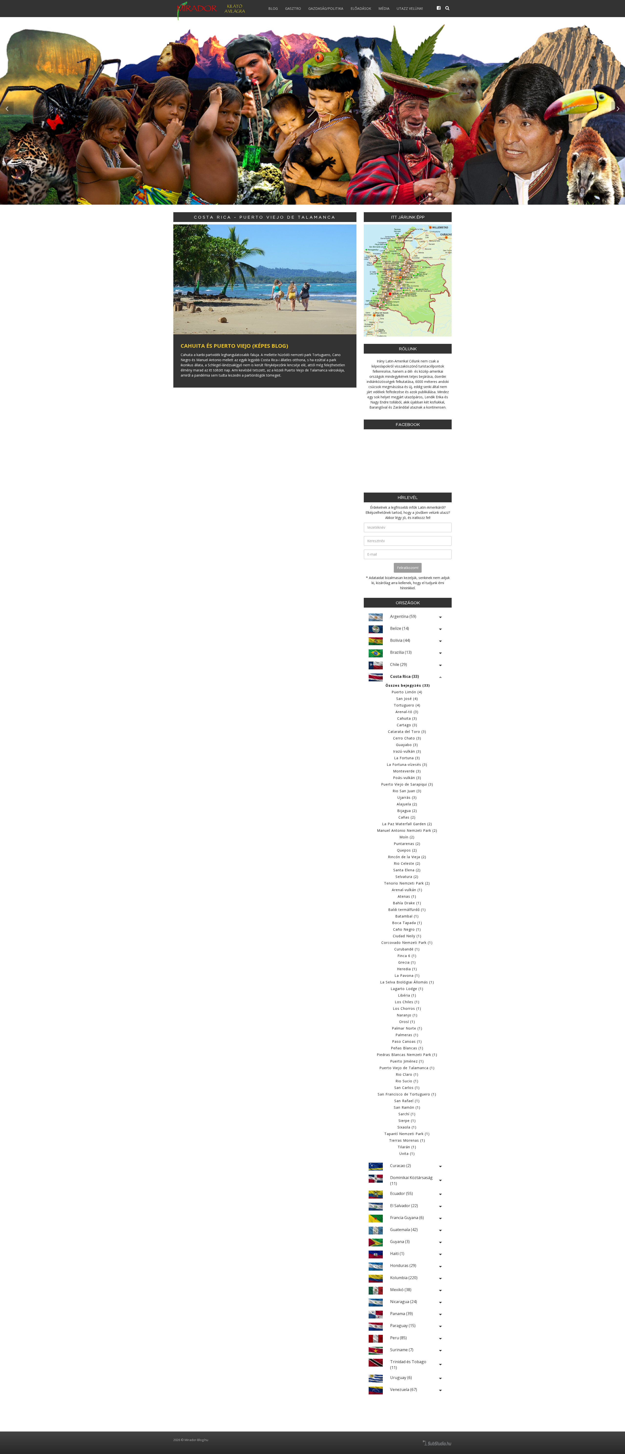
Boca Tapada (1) (407, 922)
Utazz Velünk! (410, 8)
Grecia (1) (407, 962)
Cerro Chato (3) (407, 738)
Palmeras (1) (407, 1035)
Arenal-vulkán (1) (407, 889)
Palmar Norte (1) (407, 1028)
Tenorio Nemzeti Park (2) (407, 883)
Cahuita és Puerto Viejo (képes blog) (234, 345)
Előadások (361, 8)
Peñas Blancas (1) (407, 1048)
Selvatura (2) (407, 876)
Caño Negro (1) (407, 929)
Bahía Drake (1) (407, 903)
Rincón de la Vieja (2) (407, 856)
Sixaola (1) (407, 1127)
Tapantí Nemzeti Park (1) (407, 1133)
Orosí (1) (407, 1021)
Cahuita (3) (407, 718)
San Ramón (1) (407, 1107)
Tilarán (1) (407, 1147)
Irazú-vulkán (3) (407, 751)
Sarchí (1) (407, 1114)
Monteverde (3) (407, 771)
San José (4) (407, 698)
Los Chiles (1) (407, 1002)
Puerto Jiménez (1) (407, 1061)
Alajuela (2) (407, 804)
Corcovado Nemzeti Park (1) (407, 942)
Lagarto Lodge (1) (407, 988)
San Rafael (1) (407, 1100)
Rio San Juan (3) (407, 791)
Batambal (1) (407, 916)
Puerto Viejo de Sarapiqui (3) (407, 784)
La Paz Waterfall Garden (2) (407, 824)
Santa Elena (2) (407, 870)
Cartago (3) (407, 725)
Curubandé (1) (407, 949)
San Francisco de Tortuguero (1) (407, 1094)
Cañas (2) (407, 817)
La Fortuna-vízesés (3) (407, 764)
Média (383, 8)
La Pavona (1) (407, 975)
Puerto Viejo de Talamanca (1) (407, 1067)
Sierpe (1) (407, 1120)
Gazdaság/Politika (325, 8)
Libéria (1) (407, 995)
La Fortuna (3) (407, 758)
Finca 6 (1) (407, 955)
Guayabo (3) (407, 744)
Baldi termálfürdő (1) (407, 909)
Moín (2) (407, 837)
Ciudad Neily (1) (407, 936)
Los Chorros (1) (407, 1008)
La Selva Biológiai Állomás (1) (407, 982)
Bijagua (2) (407, 810)
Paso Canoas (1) (407, 1041)
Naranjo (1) (407, 1015)
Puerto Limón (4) (407, 692)
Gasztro (293, 8)
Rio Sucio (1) (407, 1081)
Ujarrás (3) (407, 797)
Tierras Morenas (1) (407, 1140)
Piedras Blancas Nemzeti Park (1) (407, 1054)
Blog (273, 8)
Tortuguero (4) (407, 705)
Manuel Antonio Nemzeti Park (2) (407, 830)
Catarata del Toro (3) (407, 731)
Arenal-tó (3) (407, 711)
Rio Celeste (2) (407, 863)
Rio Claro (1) (407, 1074)
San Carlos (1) (407, 1087)
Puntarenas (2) (407, 843)
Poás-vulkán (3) (407, 777)
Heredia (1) (407, 969)
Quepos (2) (407, 850)
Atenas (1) (407, 896)
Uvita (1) (407, 1153)
